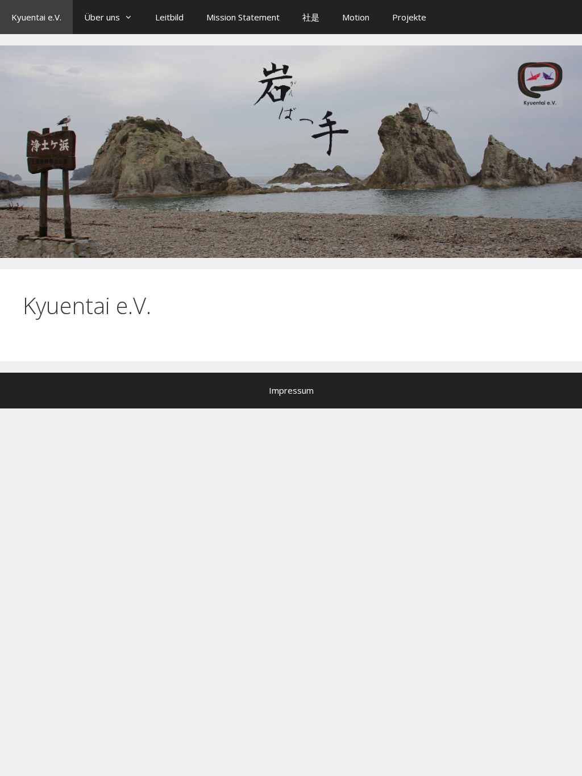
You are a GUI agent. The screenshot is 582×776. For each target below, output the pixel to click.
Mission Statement (243, 17)
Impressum (291, 390)
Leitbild (169, 17)
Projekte (409, 17)
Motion (355, 17)
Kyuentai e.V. (36, 17)
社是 (310, 17)
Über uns (102, 17)
